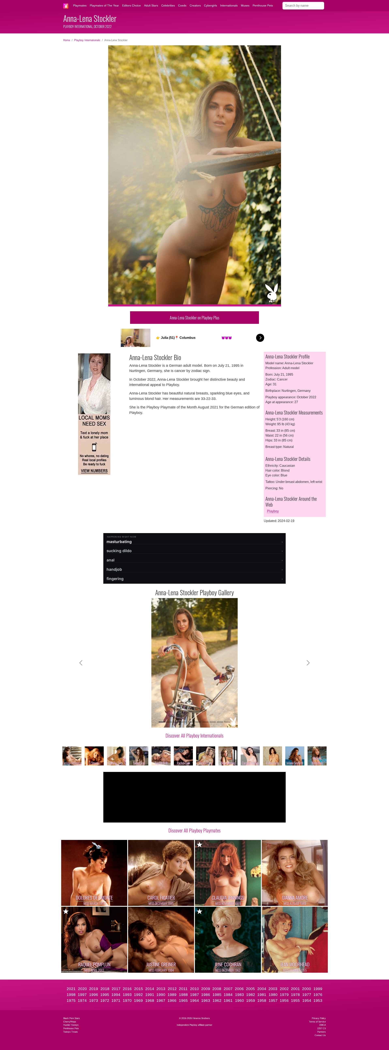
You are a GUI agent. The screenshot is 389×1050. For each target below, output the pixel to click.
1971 (115, 1000)
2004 (261, 989)
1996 (93, 995)
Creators (195, 5)
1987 (194, 995)
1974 (82, 1000)
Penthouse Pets (263, 5)
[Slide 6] (198, 722)
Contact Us (320, 1035)
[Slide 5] (191, 722)
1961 (228, 1000)
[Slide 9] (220, 722)
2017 (116, 989)
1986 (205, 995)
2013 (160, 989)
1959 (250, 1000)
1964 (194, 1000)
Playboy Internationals (87, 40)
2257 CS (321, 1028)
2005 (250, 989)
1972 (104, 1000)
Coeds (182, 5)
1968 (149, 1000)
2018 (104, 989)
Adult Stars (151, 5)
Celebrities (168, 5)
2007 (228, 989)
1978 (295, 995)
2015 (138, 989)
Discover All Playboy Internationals (194, 735)
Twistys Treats (70, 1032)
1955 (295, 1000)
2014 (149, 989)
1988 (183, 995)
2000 (306, 989)
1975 (71, 1000)
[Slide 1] (162, 722)
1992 (138, 995)
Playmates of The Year (104, 5)
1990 (160, 995)
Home (66, 40)
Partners (321, 1032)
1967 (160, 1000)
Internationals (229, 5)
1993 (127, 995)
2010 (194, 989)
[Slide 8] (213, 722)
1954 (306, 1000)
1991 (149, 995)
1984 (228, 995)
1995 (104, 995)
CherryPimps (69, 1021)
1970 (127, 1000)
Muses (245, 5)
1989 (172, 995)
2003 (272, 989)
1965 (183, 1000)
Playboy (273, 511)
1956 (284, 1000)
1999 (317, 989)
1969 (138, 1000)
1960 (239, 1000)
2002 (284, 989)
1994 (115, 995)
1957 (273, 1000)
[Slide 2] (169, 722)
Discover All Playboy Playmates (194, 830)
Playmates (80, 5)
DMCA (322, 1025)
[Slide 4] (184, 722)
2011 (183, 989)
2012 (172, 989)
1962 (217, 1000)
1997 (82, 995)
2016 (127, 989)
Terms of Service (317, 1021)
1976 (317, 995)
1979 (284, 995)
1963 (205, 1000)
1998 (71, 995)
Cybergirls (210, 5)
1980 (273, 995)
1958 (261, 1000)
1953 (317, 1000)
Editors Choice (131, 5)
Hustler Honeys (71, 1025)
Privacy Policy (319, 1018)
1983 (239, 995)
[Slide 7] (205, 722)
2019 (93, 989)
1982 (250, 995)
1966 (172, 1000)
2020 (82, 989)
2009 (205, 989)
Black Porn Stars (71, 1018)
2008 (216, 989)
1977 (306, 995)
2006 (239, 989)
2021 (71, 989)
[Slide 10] (227, 722)
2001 (295, 989)
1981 (261, 995)
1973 (93, 1000)
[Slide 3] (176, 722)
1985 (217, 995)
